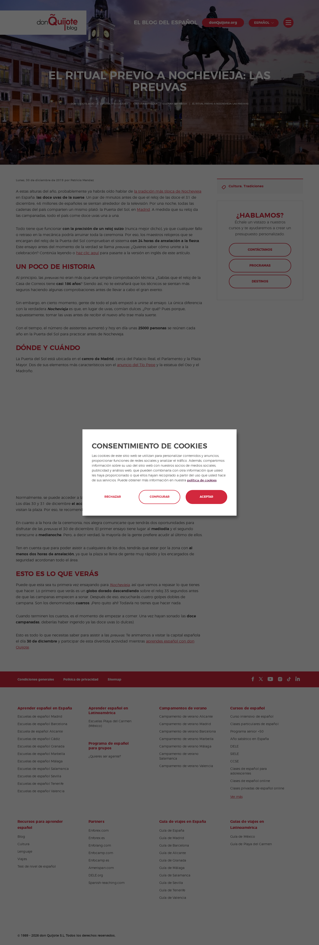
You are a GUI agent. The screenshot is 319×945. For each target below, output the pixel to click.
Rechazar (112, 496)
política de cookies (201, 480)
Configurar (160, 496)
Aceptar (206, 496)
